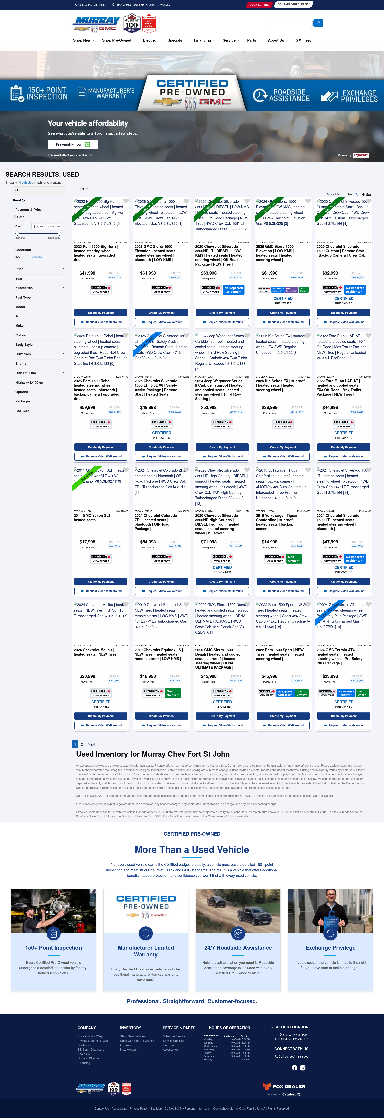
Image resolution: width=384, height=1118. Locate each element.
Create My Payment (101, 313)
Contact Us (101, 1108)
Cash (20, 217)
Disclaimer (84, 1045)
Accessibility (119, 1108)
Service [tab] (229, 1035)
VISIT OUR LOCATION (289, 1027)
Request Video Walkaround (103, 322)
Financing (84, 1063)
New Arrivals (128, 1049)
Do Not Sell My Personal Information (187, 1108)
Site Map (156, 1108)
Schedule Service (174, 1036)
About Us (84, 1054)
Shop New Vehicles (132, 1036)
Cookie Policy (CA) (90, 1036)
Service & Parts (179, 1028)
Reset (17, 200)
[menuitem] (20, 256)
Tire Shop (169, 1045)
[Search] (318, 23)
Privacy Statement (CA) (93, 1040)
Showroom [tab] (211, 1035)
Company (87, 1028)
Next (91, 744)
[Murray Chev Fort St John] (96, 24)
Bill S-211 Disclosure (91, 1049)
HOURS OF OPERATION (229, 1028)
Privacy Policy (139, 1108)
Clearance (126, 1045)
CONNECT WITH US (291, 1049)
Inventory (130, 1028)
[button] (82, 40)
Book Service (260, 5)
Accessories (170, 1049)
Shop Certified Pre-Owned (137, 1040)
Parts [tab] (243, 1035)
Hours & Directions (90, 1058)
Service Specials (173, 1040)
